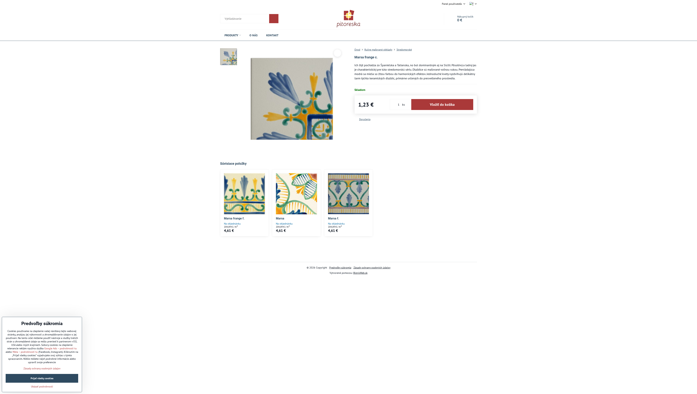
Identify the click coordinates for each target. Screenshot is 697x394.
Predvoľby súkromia (340, 267)
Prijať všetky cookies (42, 378)
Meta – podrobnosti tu (25, 352)
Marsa (280, 218)
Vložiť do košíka (442, 104)
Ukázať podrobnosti (42, 386)
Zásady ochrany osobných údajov (372, 267)
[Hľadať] (249, 18)
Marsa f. (333, 218)
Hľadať (273, 18)
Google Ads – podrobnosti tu (60, 348)
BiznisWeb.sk (360, 273)
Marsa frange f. (234, 218)
